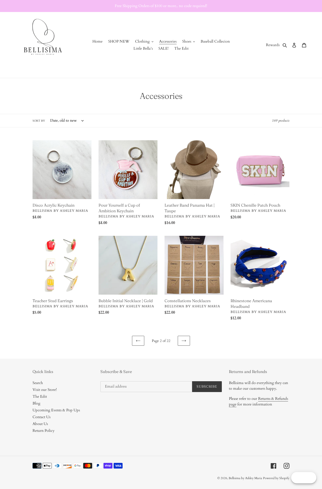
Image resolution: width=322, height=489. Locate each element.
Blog (36, 403)
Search (38, 382)
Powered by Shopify (276, 478)
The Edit (40, 396)
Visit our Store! (45, 389)
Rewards (273, 45)
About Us (40, 423)
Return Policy (43, 430)
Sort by (39, 121)
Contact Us (41, 417)
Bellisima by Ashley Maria (245, 478)
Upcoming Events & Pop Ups (56, 410)
